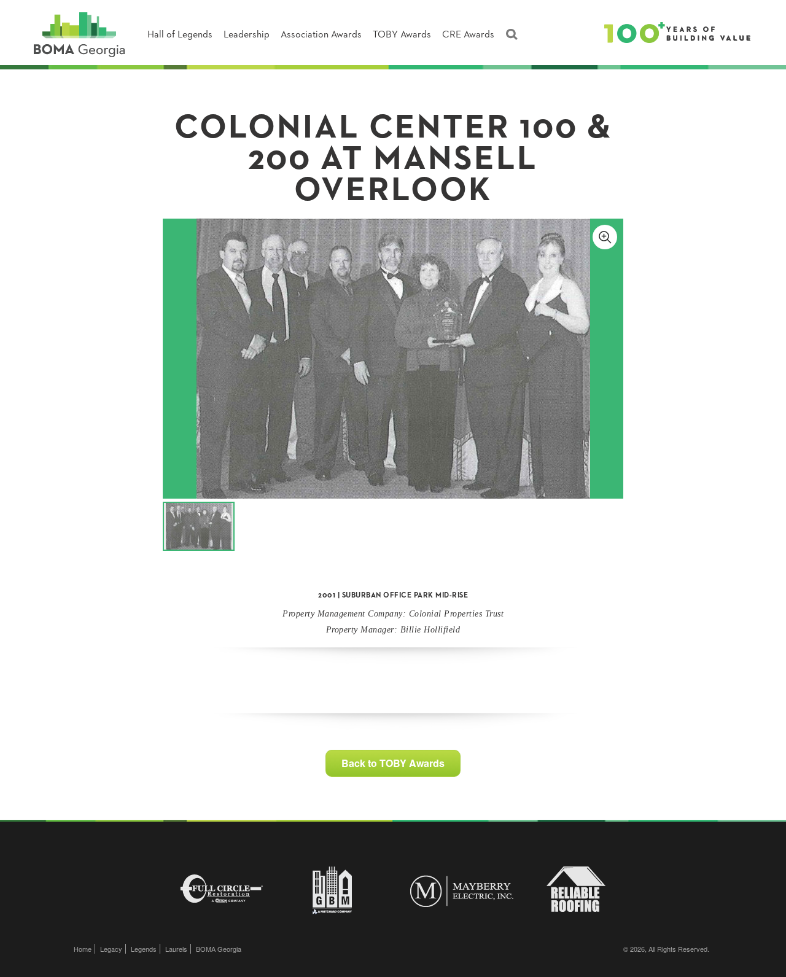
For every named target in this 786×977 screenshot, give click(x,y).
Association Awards (321, 35)
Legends (144, 949)
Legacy (111, 949)
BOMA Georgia (218, 949)
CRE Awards (468, 35)
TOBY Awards (402, 35)
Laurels (176, 949)
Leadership (247, 35)
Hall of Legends (179, 35)
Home (82, 949)
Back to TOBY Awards (393, 763)
